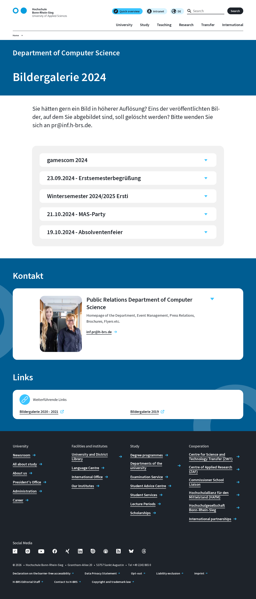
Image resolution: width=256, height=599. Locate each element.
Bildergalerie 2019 (144, 411)
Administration (25, 491)
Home (16, 35)
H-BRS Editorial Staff (26, 582)
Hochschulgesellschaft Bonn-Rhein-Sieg (207, 507)
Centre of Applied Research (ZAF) (210, 469)
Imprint (199, 573)
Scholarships (140, 513)
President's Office (27, 482)
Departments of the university (146, 465)
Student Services (143, 495)
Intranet (158, 11)
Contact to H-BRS (66, 582)
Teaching (164, 25)
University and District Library (90, 456)
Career (18, 500)
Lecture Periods (143, 504)
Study (144, 25)
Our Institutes (83, 486)
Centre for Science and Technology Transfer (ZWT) (211, 456)
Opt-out (136, 573)
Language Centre (85, 468)
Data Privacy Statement (101, 573)
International (232, 25)
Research (186, 25)
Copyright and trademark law (111, 582)
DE (179, 11)
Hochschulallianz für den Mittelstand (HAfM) (209, 494)
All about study (25, 464)
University (124, 25)
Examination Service (146, 477)
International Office (87, 477)
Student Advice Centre (148, 486)
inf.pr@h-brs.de (99, 332)
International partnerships (210, 519)
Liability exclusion (168, 573)
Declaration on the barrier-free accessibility (41, 573)
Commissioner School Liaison (206, 482)
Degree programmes (146, 455)
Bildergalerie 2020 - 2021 (38, 411)
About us (20, 473)
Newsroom (21, 455)
